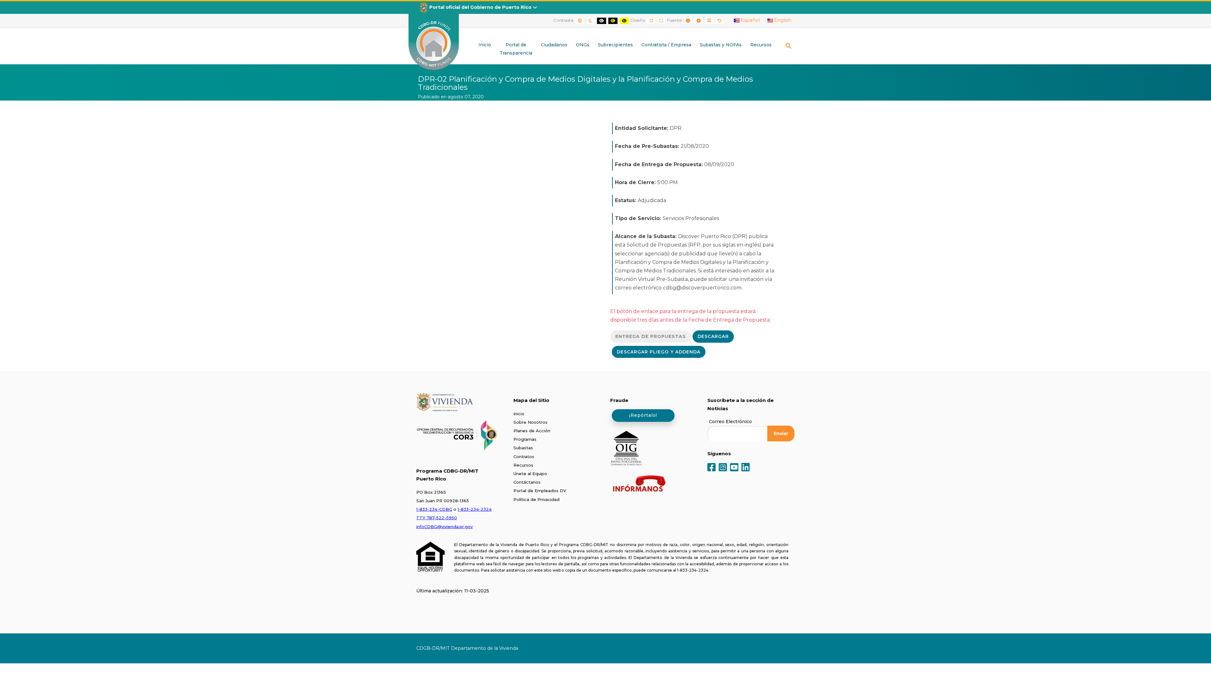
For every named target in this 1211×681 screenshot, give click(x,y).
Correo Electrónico (730, 421)
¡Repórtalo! (643, 415)
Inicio (518, 413)
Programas (524, 439)
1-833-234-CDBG (434, 509)
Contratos (523, 456)
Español (750, 20)
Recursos (523, 465)
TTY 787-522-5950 (436, 517)
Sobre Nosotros (530, 422)
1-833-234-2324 (475, 509)
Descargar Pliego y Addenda (658, 351)
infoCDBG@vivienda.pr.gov (444, 526)
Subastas (523, 447)
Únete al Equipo (530, 473)
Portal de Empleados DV (539, 490)
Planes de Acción (531, 430)
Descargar (713, 336)
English (782, 20)
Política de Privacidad (536, 499)
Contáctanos (527, 482)
